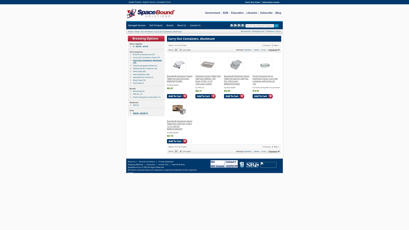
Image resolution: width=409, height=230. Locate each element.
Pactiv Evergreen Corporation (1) (146, 97)
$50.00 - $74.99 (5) (140, 113)
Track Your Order (252, 2)
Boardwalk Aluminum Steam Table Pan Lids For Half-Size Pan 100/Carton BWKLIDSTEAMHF (236, 80)
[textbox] (260, 25)
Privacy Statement (166, 161)
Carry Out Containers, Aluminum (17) (147, 61)
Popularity (273, 50)
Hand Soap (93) (139, 71)
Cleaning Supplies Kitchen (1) (145, 65)
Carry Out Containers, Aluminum (168, 31)
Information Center (271, 2)
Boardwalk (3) (138, 91)
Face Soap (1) (138, 83)
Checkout (270, 31)
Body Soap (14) (139, 80)
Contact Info (163, 164)
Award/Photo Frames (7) (143, 77)
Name (256, 50)
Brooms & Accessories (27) (144, 54)
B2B (225, 13)
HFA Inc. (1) (137, 94)
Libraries (252, 13)
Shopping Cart (258, 31)
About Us (181, 25)
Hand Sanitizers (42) (141, 74)
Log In (278, 31)
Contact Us (195, 25)
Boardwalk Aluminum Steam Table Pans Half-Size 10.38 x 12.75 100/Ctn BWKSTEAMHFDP (179, 125)
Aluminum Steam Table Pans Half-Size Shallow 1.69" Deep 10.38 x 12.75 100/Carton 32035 (208, 80)
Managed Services (136, 25)
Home (130, 31)
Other (137, 31)
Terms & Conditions (147, 161)
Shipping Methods (135, 164)
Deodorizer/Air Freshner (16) (145, 68)
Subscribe (266, 13)
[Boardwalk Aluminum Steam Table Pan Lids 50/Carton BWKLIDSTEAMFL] (179, 71)
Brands (169, 25)
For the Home (147, 31)
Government (212, 13)
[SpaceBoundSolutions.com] (151, 18)
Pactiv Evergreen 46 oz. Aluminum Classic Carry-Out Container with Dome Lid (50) (265, 80)
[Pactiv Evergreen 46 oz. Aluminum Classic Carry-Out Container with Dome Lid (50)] (264, 71)
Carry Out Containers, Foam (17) (146, 57)
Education (237, 13)
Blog (278, 13)
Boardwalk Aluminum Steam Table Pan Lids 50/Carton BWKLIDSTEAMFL (179, 79)
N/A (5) (136, 105)
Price (264, 50)
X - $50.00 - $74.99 (140, 46)
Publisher (247, 50)
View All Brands (178, 164)
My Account (246, 31)
